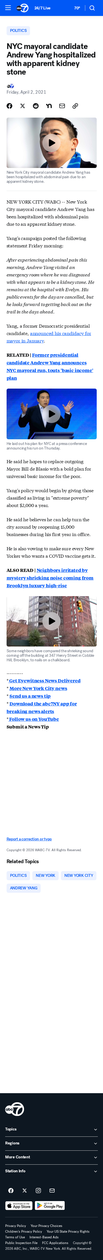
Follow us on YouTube (33, 719)
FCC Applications (55, 1243)
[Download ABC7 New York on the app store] (19, 1205)
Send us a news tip (30, 696)
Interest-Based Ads (44, 1237)
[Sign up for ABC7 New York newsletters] (52, 1191)
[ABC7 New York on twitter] (24, 1191)
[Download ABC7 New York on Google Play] (50, 1205)
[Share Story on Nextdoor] (49, 106)
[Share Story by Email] (62, 106)
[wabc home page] (14, 1109)
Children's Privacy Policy (23, 1231)
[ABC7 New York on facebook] (11, 1191)
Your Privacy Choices (46, 1226)
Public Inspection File (21, 1243)
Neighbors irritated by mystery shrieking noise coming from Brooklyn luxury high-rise (50, 578)
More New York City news (38, 688)
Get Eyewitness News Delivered (44, 680)
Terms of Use (15, 1237)
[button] (8, 7)
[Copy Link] (75, 106)
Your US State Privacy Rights (68, 1231)
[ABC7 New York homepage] (22, 8)
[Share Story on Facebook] (9, 106)
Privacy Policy (15, 1226)
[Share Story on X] (22, 106)
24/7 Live (42, 8)
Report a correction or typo (29, 839)
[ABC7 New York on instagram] (38, 1191)
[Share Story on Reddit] (36, 106)
